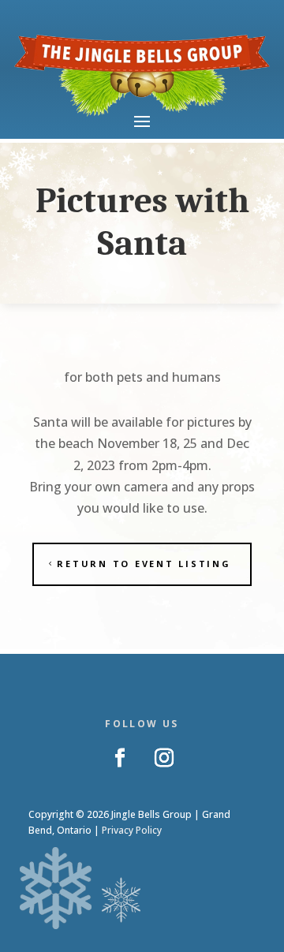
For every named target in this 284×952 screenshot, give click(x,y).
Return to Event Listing (143, 563)
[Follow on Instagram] (164, 758)
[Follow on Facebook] (120, 758)
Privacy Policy (132, 830)
